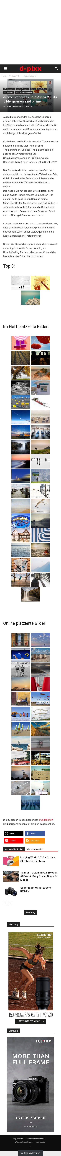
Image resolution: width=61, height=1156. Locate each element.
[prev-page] (5, 903)
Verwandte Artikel (14, 849)
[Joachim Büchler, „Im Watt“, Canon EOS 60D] (20, 283)
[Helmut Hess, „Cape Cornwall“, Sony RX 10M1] (30, 298)
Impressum (18, 1138)
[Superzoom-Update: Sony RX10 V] (11, 891)
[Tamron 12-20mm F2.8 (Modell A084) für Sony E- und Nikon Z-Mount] (11, 876)
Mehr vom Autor (35, 849)
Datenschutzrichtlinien (36, 1138)
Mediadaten (41, 1142)
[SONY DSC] (20, 402)
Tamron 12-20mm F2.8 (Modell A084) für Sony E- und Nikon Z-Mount (38, 876)
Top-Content (8, 92)
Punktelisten (46, 819)
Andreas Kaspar (14, 106)
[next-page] (10, 903)
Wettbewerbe (14, 76)
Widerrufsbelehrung (24, 1142)
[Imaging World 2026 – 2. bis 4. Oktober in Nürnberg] (11, 861)
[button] (5, 68)
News (33, 89)
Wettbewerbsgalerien (24, 92)
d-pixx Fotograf (29, 76)
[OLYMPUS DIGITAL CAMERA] (20, 343)
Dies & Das (42, 89)
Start (4, 76)
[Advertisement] (30, 32)
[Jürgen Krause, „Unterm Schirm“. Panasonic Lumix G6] (40, 283)
